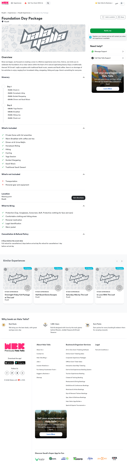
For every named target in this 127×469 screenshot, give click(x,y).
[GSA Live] (114, 458)
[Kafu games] (39, 459)
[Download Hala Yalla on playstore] (20, 363)
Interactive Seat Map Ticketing (75, 365)
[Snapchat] (17, 373)
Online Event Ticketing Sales (75, 354)
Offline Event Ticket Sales (74, 361)
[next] (122, 261)
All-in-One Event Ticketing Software (77, 350)
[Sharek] (90, 458)
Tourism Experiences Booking (75, 373)
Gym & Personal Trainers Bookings (76, 393)
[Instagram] (22, 373)
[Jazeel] (65, 458)
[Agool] (52, 458)
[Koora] (78, 458)
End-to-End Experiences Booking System (78, 369)
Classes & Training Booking (74, 377)
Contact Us (40, 354)
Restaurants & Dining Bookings (75, 381)
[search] (47, 3)
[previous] (117, 261)
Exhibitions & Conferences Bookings (77, 385)
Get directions (78, 198)
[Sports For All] (102, 458)
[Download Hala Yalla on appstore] (9, 363)
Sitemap (39, 377)
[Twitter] (12, 373)
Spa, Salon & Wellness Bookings (76, 397)
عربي (116, 3)
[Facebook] (7, 373)
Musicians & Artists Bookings (75, 389)
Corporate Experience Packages (76, 357)
